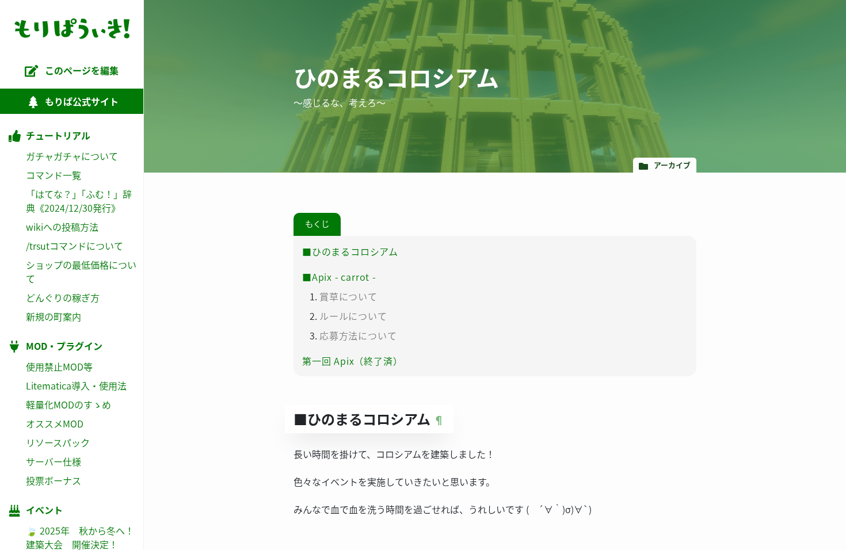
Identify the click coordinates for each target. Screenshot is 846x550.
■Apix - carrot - (339, 277)
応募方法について (358, 335)
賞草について (348, 296)
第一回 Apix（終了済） (352, 361)
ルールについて (353, 316)
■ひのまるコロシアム (350, 251)
